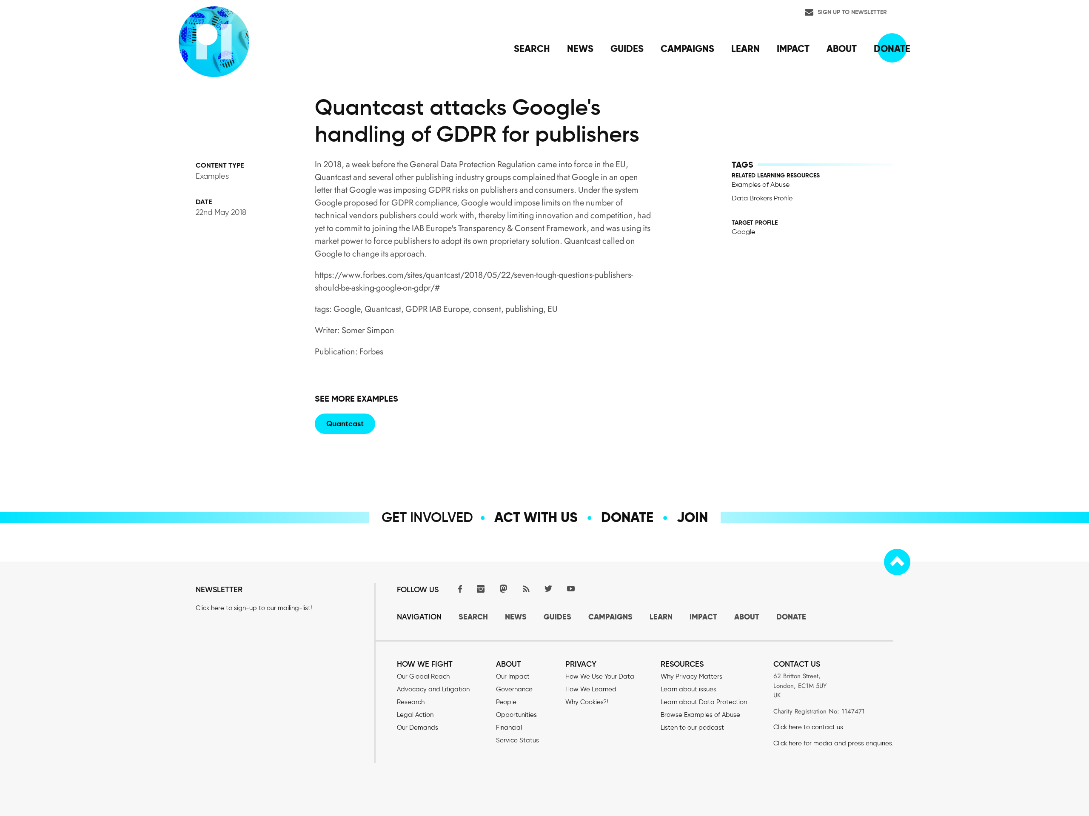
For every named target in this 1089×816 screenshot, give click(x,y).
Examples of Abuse (761, 184)
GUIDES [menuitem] (627, 48)
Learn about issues (688, 689)
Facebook (458, 588)
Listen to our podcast (692, 727)
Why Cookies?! (586, 702)
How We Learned (590, 689)
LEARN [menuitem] (745, 48)
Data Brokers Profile (762, 198)
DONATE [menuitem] (892, 48)
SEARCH (473, 617)
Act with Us (536, 517)
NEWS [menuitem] (580, 48)
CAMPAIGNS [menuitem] (687, 48)
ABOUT (746, 617)
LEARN (661, 617)
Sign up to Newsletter (852, 12)
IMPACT (703, 617)
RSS (526, 588)
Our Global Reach (423, 676)
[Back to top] (897, 562)
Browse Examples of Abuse (700, 715)
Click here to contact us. (808, 727)
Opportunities (516, 715)
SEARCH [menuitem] (532, 48)
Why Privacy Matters (691, 676)
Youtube (571, 588)
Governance (514, 689)
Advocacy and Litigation (433, 689)
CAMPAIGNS (610, 617)
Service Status (517, 740)
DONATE (791, 617)
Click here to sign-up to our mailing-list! (254, 608)
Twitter (548, 588)
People (506, 702)
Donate (627, 517)
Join (692, 517)
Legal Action (415, 715)
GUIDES (557, 617)
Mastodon (503, 588)
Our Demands (417, 727)
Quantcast (345, 423)
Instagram (481, 588)
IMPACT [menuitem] (793, 48)
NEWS (516, 617)
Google (743, 232)
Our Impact (513, 676)
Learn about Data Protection (704, 702)
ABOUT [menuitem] (842, 48)
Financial (509, 727)
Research (411, 702)
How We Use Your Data (599, 676)
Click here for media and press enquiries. (833, 743)
